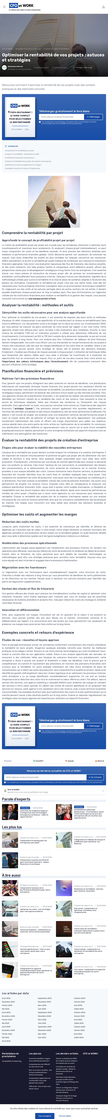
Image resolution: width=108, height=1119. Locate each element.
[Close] (82, 548)
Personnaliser (65, 1116)
